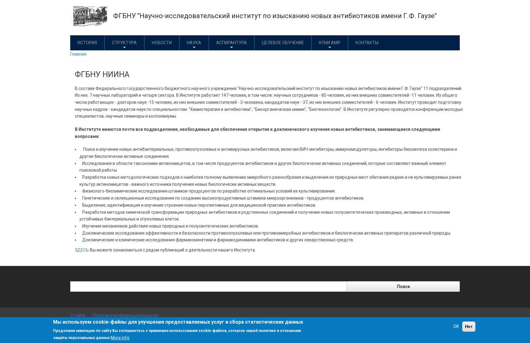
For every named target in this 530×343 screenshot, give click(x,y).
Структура (124, 42)
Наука (194, 42)
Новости (162, 42)
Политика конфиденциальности (125, 315)
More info (120, 337)
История (87, 42)
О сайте (78, 315)
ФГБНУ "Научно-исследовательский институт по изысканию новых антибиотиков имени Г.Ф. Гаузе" (275, 16)
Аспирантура (231, 42)
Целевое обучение (283, 42)
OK (456, 326)
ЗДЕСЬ (82, 250)
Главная (78, 54)
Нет (469, 326)
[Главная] (90, 15)
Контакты (366, 42)
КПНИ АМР (329, 42)
